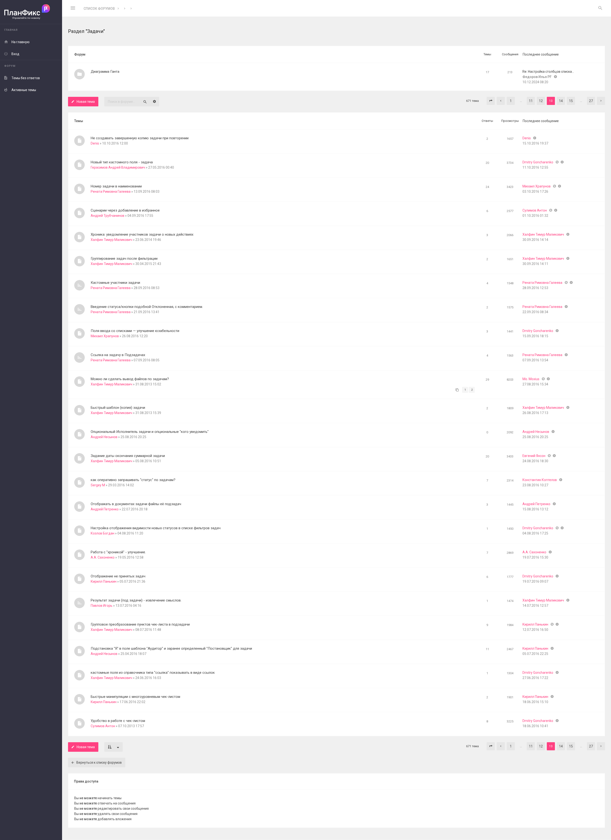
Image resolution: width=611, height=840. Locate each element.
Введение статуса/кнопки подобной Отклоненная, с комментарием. (147, 307)
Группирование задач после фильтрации (124, 258)
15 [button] (571, 101)
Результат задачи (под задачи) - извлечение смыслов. (136, 600)
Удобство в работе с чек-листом (118, 721)
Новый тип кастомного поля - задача (122, 162)
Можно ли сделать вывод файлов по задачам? (130, 379)
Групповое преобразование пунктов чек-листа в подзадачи (140, 624)
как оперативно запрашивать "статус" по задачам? (133, 480)
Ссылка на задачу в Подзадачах (118, 355)
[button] (491, 101)
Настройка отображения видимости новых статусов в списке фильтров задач (156, 528)
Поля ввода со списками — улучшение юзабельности (135, 331)
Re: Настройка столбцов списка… (548, 71)
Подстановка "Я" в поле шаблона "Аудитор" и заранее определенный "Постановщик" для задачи (171, 648)
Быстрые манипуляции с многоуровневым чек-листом (135, 697)
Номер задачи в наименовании (116, 186)
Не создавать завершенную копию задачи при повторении (140, 138)
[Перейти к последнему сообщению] (534, 138)
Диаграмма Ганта (105, 71)
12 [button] (541, 101)
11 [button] (531, 101)
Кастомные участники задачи (115, 282)
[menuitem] (600, 8)
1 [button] (511, 101)
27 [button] (591, 101)
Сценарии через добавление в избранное (125, 210)
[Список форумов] (31, 12)
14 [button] (561, 101)
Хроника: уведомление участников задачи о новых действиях (142, 234)
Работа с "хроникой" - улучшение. (118, 552)
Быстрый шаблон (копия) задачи (118, 407)
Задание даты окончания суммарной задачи (128, 456)
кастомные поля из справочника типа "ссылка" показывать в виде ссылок (153, 672)
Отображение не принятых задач (118, 576)
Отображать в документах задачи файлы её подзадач (136, 504)
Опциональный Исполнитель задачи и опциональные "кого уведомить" (150, 432)
